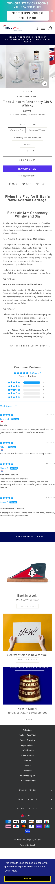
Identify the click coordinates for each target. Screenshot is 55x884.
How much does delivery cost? (27, 346)
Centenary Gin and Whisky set (27, 137)
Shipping (23, 114)
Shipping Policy (28, 745)
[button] (14, 382)
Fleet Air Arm (31, 96)
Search (27, 765)
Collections (27, 730)
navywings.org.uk (27, 775)
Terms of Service (27, 740)
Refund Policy (28, 750)
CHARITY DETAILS (27, 799)
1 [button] (24, 91)
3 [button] (29, 91)
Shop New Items (27, 660)
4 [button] (31, 91)
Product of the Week (27, 735)
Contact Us (27, 770)
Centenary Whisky (37, 130)
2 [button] (26, 91)
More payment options (27, 175)
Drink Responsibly (27, 780)
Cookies (27, 760)
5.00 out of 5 (35, 373)
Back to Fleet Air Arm (29, 537)
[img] (6, 414)
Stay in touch (27, 790)
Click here (27, 719)
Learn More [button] (11, 870)
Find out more (27, 606)
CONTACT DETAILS (27, 808)
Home (19, 96)
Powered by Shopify (27, 845)
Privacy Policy (27, 755)
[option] (27, 39)
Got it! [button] (27, 878)
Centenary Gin (16, 130)
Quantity (27, 144)
